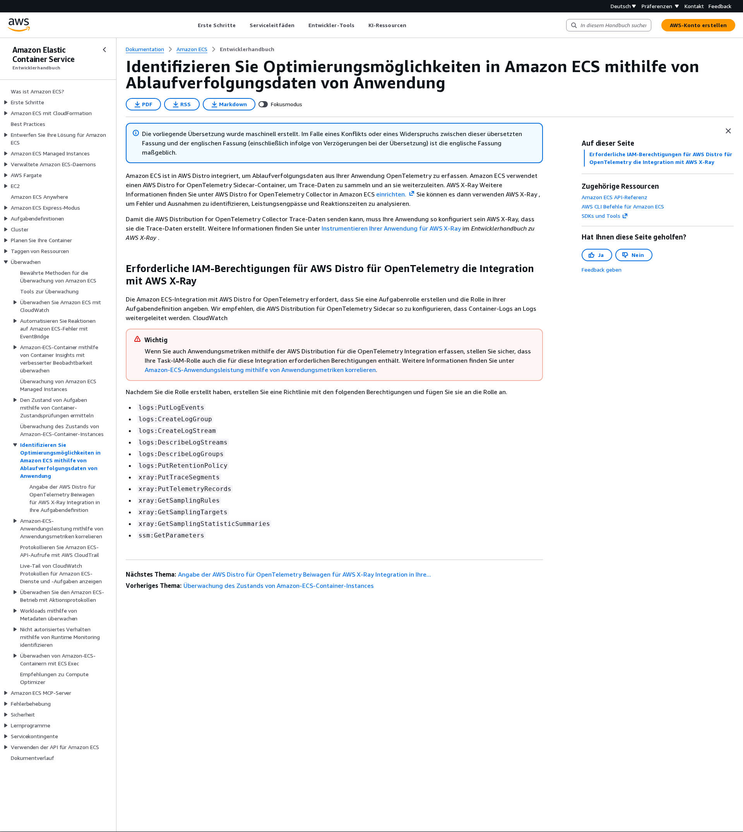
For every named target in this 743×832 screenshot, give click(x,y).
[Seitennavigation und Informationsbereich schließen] (728, 131)
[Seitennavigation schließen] (104, 49)
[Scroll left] (192, 25)
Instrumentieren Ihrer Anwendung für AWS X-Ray (391, 228)
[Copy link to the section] (119, 268)
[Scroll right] (412, 25)
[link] (247, 49)
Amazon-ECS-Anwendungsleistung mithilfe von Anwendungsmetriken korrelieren (260, 370)
